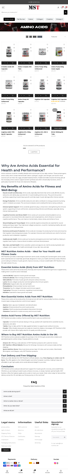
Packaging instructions (8, 443)
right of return (5, 430)
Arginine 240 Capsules (59, 99)
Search (37, 427)
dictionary (38, 443)
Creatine (50, 19)
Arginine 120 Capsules (42, 99)
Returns (6, 450)
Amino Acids (9, 19)
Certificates (21, 436)
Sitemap (37, 436)
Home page (38, 439)
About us (21, 430)
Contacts (21, 439)
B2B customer (22, 427)
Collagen (40, 19)
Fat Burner (21, 19)
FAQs (19, 433)
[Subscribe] (64, 437)
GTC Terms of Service (8, 436)
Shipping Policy (6, 433)
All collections (39, 430)
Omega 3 (59, 19)
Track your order (6, 446)
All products (38, 433)
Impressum (4, 439)
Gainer (30, 19)
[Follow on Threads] (57, 463)
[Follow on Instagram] (55, 463)
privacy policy (5, 427)
